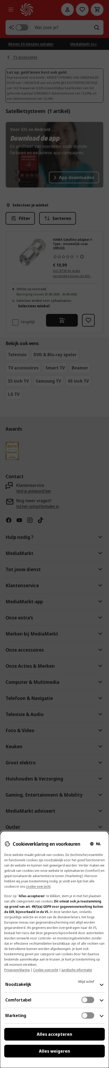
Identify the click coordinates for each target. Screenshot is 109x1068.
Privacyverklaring (17, 970)
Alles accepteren (54, 1034)
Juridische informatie (77, 970)
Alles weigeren (54, 1051)
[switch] (87, 1000)
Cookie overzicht (45, 970)
